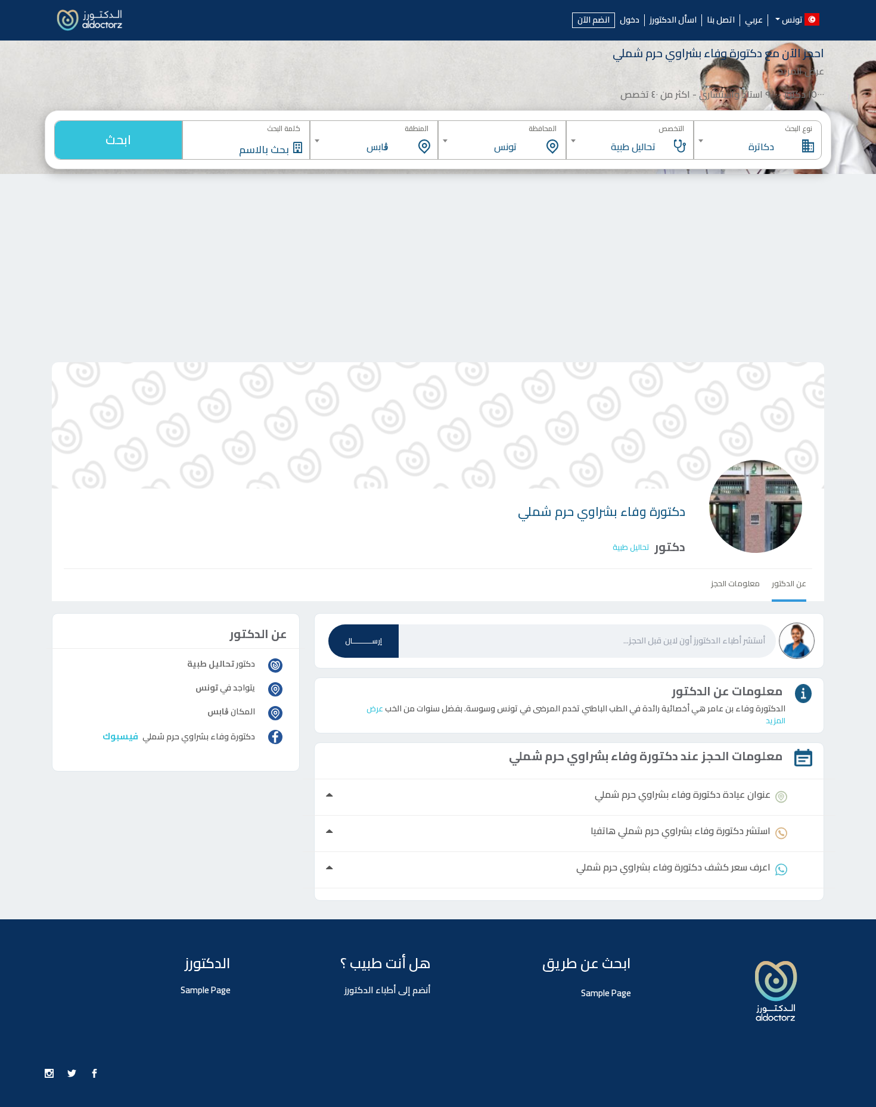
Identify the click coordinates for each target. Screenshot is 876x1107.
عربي (754, 20)
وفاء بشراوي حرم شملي (601, 511)
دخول (629, 20)
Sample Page (606, 993)
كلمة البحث (283, 128)
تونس (206, 687)
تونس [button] (792, 19)
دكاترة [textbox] (761, 147)
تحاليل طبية (631, 547)
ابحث (118, 139)
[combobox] (757, 140)
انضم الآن (593, 20)
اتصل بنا (721, 20)
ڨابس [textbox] (377, 147)
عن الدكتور (789, 583)
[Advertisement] (438, 263)
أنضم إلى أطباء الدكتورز (387, 990)
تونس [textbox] (505, 147)
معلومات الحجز (735, 583)
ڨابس (218, 711)
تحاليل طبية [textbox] (633, 147)
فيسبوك (120, 736)
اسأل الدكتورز (673, 20)
